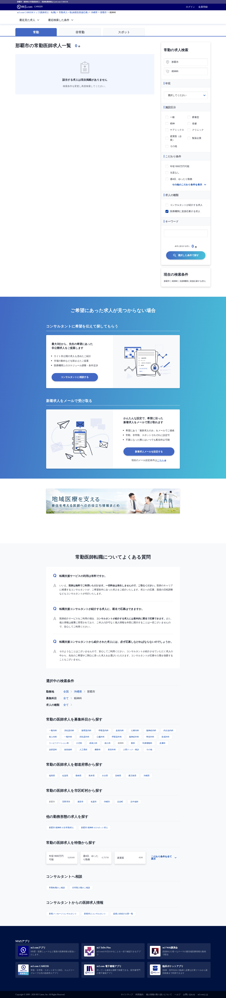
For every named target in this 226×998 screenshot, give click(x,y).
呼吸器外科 (117, 736)
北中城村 (134, 801)
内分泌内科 (168, 730)
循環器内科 (86, 730)
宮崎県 (118, 775)
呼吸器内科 (104, 730)
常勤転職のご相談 (57, 887)
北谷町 (120, 801)
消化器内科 (69, 730)
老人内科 (53, 736)
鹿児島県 (132, 775)
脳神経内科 (151, 730)
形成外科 (165, 736)
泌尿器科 (53, 749)
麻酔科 (98, 749)
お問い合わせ (189, 994)
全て (66, 698)
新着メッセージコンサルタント (63, 913)
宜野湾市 (66, 801)
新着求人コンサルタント (95, 913)
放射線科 (68, 749)
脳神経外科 (134, 736)
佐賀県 (65, 775)
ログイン (190, 6)
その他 (149, 749)
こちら (160, 460)
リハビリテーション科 (59, 743)
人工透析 (83, 749)
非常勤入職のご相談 (81, 887)
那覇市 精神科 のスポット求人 (94, 827)
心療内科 (135, 730)
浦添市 (80, 801)
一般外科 (68, 736)
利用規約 (139, 994)
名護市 (94, 801)
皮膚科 (162, 743)
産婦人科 (93, 743)
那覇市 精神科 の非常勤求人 (61, 827)
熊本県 (92, 775)
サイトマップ (127, 994)
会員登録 (203, 6)
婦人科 (108, 743)
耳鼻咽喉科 (147, 743)
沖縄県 (78, 691)
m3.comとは (203, 994)
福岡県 (52, 775)
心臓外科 (101, 736)
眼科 (133, 743)
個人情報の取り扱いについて (159, 994)
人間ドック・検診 (131, 749)
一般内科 (53, 730)
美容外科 (112, 749)
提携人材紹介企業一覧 (123, 913)
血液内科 (120, 730)
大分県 (105, 775)
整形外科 (150, 736)
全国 (66, 691)
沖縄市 (107, 801)
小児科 (79, 743)
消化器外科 (84, 736)
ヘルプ (178, 994)
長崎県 (78, 775)
